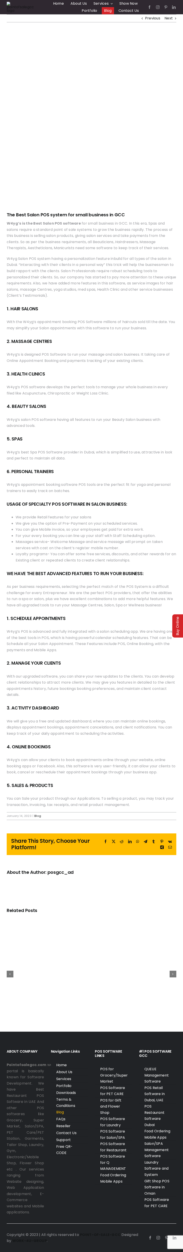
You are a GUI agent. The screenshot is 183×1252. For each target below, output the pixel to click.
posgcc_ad (61, 872)
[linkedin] (174, 7)
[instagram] (158, 7)
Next (168, 18)
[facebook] (149, 7)
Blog (37, 816)
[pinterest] (166, 7)
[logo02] (21, 3)
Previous (152, 18)
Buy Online (177, 626)
